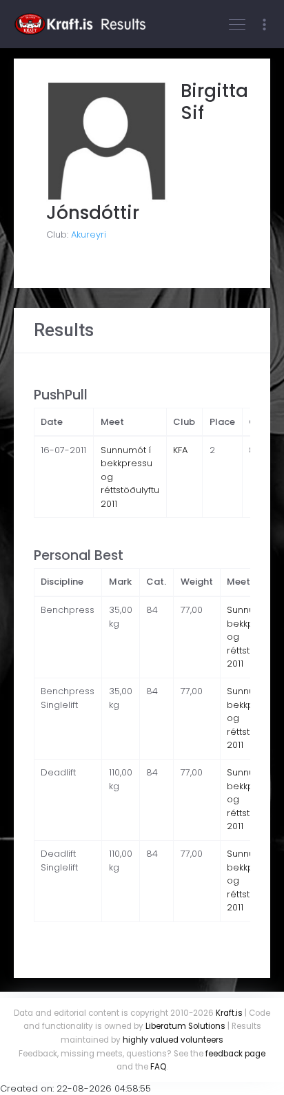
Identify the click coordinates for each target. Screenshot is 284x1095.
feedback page (235, 1053)
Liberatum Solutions (185, 1026)
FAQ (158, 1066)
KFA (180, 450)
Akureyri (88, 234)
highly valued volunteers (173, 1039)
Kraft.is (229, 1013)
